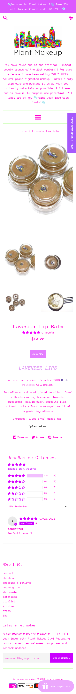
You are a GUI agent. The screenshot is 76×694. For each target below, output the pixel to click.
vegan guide (11, 587)
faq (5, 615)
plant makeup (55, 679)
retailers (10, 596)
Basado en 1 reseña (22, 468)
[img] (29, 518)
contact (8, 573)
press (7, 610)
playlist (9, 601)
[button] (32, 332)
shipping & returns (17, 582)
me (29, 97)
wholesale (10, 592)
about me (9, 578)
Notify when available (71, 133)
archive (8, 606)
